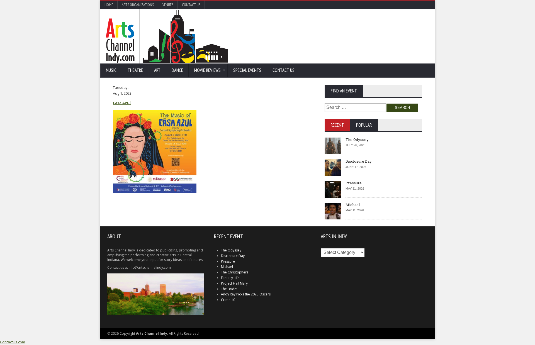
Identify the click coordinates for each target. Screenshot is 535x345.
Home (108, 4)
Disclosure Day (359, 161)
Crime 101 (229, 299)
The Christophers (234, 272)
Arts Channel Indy (167, 36)
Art (157, 70)
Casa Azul (122, 102)
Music (111, 70)
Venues (167, 4)
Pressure (354, 182)
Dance (177, 70)
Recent (337, 125)
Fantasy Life (230, 277)
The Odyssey (357, 139)
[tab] (337, 125)
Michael (353, 204)
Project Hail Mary (234, 283)
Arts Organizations (138, 4)
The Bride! (229, 289)
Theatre (135, 70)
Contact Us (191, 4)
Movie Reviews (207, 70)
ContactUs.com (12, 341)
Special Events (247, 70)
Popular (364, 125)
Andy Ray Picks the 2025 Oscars (246, 294)
